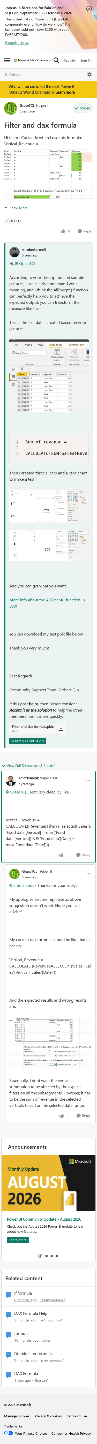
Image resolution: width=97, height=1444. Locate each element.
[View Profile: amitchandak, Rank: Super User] (11, 781)
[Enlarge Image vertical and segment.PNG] (50, 1043)
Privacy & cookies (48, 1416)
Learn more (65, 92)
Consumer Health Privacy (71, 1433)
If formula (23, 1293)
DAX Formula (26, 1373)
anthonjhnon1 (51, 1320)
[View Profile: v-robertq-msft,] (14, 252)
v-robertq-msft (34, 249)
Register (70, 60)
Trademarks (13, 1426)
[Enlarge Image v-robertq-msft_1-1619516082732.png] (49, 506)
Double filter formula (33, 1353)
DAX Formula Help (30, 1313)
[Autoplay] (40, 1255)
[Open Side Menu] (7, 60)
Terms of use (77, 1416)
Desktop (14, 74)
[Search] (56, 60)
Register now (17, 42)
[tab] (46, 1255)
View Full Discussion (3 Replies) (31, 765)
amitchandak (29, 777)
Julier (46, 1340)
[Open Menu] (89, 74)
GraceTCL (27, 105)
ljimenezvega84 (52, 1360)
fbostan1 (42, 1380)
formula (21, 1333)
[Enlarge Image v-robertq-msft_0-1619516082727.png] (49, 375)
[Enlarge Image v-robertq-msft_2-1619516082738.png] (49, 545)
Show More (19, 207)
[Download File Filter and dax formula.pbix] (61, 728)
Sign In (85, 60)
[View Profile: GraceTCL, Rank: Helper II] (10, 108)
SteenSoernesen (52, 1299)
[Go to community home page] (32, 60)
